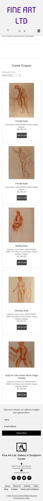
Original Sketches (18, 36)
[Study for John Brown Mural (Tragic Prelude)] (21, 354)
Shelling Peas (21, 246)
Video (35, 486)
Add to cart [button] (21, 135)
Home (4, 36)
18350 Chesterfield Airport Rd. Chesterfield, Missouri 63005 (22, 467)
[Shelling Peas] (21, 225)
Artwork (27, 486)
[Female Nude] (21, 100)
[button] (19, 30)
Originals (9, 36)
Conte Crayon (9, 125)
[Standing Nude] (21, 289)
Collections (10, 249)
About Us (17, 486)
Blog (6, 489)
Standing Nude (21, 310)
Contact (14, 489)
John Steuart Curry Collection (21, 252)
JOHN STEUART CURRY (23, 125)
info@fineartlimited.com (21, 472)
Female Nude (21, 121)
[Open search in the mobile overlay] (8, 30)
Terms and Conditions (30, 489)
